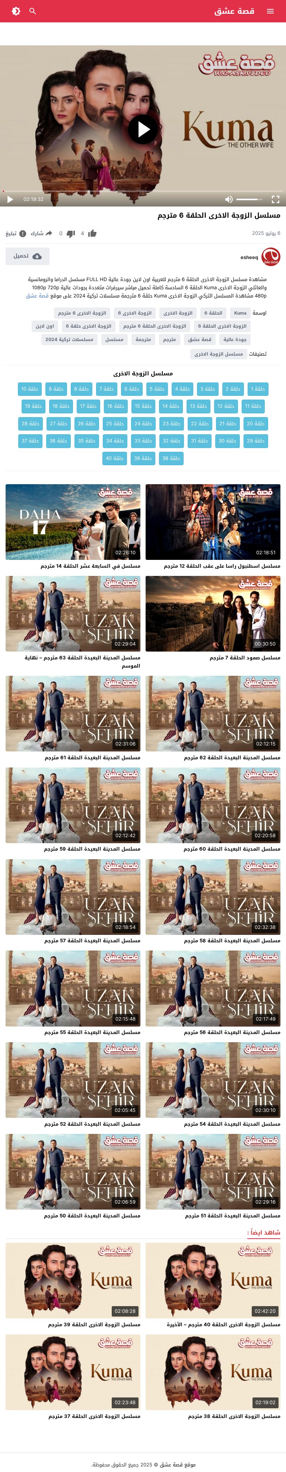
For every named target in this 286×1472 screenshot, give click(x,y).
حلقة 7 (106, 389)
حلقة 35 (87, 440)
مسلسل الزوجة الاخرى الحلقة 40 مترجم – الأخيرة (223, 1324)
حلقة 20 (256, 423)
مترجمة (143, 339)
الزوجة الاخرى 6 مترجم (82, 313)
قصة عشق (234, 11)
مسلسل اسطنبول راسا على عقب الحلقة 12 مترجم (222, 566)
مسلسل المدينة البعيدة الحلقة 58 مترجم (232, 940)
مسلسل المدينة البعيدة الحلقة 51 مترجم (232, 1215)
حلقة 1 (258, 389)
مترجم (169, 339)
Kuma (240, 313)
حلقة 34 (115, 440)
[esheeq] (270, 264)
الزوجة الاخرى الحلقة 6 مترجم (154, 326)
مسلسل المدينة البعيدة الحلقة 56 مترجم (232, 1032)
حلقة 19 (33, 406)
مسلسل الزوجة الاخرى (218, 354)
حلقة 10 (29, 389)
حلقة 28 (30, 423)
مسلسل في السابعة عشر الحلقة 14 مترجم (90, 566)
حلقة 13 (198, 406)
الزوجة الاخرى (178, 313)
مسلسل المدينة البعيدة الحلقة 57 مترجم (92, 940)
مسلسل (114, 339)
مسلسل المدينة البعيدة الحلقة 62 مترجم (232, 757)
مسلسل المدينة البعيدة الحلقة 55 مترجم (92, 1032)
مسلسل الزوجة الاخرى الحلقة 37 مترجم (94, 1416)
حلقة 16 (115, 406)
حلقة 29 (256, 440)
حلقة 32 (172, 440)
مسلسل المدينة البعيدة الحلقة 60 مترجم (232, 849)
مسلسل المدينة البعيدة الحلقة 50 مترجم (92, 1215)
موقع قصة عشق (178, 1464)
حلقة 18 (61, 406)
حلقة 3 (207, 389)
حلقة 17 (88, 406)
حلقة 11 (253, 406)
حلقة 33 (143, 440)
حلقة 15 (143, 406)
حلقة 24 (143, 423)
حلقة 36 (58, 440)
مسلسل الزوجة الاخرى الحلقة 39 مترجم (94, 1324)
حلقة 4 (182, 389)
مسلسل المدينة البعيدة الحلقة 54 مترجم (232, 1124)
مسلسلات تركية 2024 (69, 339)
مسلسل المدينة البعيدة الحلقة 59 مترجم (92, 849)
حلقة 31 (199, 440)
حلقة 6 (131, 389)
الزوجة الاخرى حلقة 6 (88, 326)
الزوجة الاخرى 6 (135, 313)
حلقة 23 (172, 423)
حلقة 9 (56, 389)
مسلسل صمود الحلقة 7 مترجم (245, 657)
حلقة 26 (87, 423)
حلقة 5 (157, 389)
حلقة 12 (226, 406)
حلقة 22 (200, 423)
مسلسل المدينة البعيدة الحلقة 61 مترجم (92, 757)
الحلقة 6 (213, 313)
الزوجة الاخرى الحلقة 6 (222, 326)
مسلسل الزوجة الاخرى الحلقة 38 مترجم (234, 1416)
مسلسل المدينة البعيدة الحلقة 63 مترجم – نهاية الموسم (82, 662)
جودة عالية (235, 339)
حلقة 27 (58, 423)
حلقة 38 (171, 458)
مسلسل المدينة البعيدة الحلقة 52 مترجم (92, 1124)
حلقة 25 (115, 423)
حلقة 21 (227, 423)
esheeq (249, 257)
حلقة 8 (81, 389)
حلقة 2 (233, 389)
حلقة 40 (115, 458)
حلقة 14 (170, 406)
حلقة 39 (143, 458)
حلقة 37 (30, 440)
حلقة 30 (227, 440)
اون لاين (45, 326)
